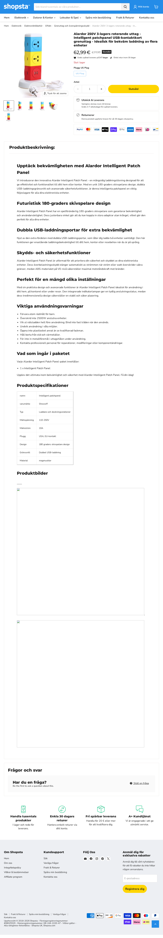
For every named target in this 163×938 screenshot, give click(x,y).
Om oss (8, 863)
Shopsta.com (49, 925)
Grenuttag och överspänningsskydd (71, 25)
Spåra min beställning (98, 17)
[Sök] (125, 6)
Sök (46, 858)
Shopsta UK (37, 925)
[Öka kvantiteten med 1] (101, 89)
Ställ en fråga (141, 783)
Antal (76, 82)
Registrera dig (134, 889)
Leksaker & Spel (69, 17)
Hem (7, 17)
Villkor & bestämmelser (16, 872)
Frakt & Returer (125, 17)
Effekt (48, 25)
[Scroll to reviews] (116, 49)
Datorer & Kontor (43, 17)
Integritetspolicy (12, 867)
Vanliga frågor (51, 863)
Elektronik (20, 17)
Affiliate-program (13, 876)
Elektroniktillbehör (33, 25)
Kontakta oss (146, 17)
